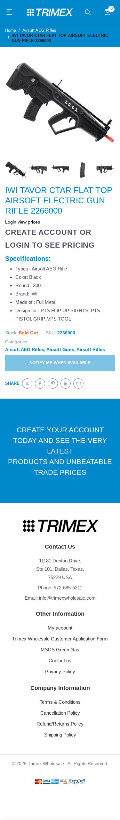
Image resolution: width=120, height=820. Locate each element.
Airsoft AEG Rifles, (25, 349)
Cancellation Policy (60, 713)
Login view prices (22, 222)
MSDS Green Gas (60, 649)
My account (60, 627)
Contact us (60, 660)
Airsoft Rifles (90, 349)
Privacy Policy (60, 671)
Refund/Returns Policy (60, 724)
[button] (9, 12)
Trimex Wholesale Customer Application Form (60, 638)
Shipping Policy (60, 734)
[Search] (88, 12)
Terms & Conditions (60, 702)
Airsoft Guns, (61, 349)
